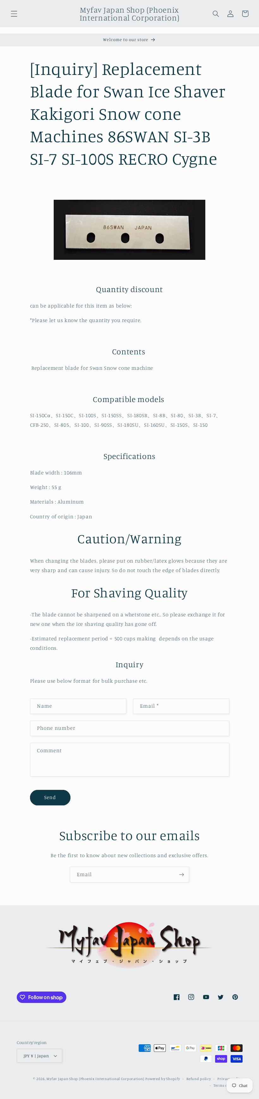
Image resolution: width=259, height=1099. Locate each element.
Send (50, 797)
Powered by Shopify (162, 1079)
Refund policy (198, 1079)
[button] (14, 13)
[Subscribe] (181, 874)
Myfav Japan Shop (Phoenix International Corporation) (95, 1079)
